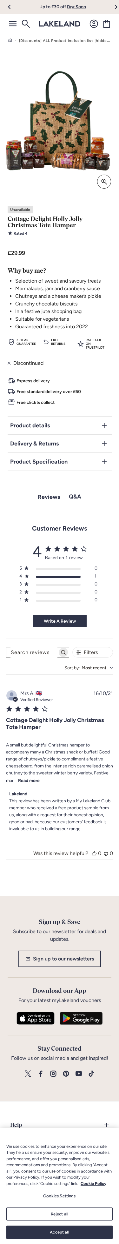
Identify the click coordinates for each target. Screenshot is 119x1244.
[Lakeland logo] (59, 24)
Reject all (59, 1214)
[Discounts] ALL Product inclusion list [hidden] (65, 40)
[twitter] (28, 1074)
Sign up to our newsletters (63, 959)
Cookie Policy (93, 1183)
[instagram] (53, 1074)
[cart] (107, 24)
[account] (94, 24)
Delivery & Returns (34, 443)
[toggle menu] (13, 23)
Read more (29, 780)
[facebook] (40, 1074)
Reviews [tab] (49, 496)
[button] (13, 7)
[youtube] (79, 1074)
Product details (30, 425)
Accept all (59, 1232)
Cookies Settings (59, 1196)
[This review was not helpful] (106, 853)
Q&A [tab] (75, 496)
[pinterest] (66, 1074)
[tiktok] (91, 1074)
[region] (59, 1186)
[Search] (25, 23)
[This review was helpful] (94, 853)
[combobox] (88, 668)
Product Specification (39, 461)
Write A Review (60, 621)
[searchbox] (32, 652)
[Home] (10, 40)
